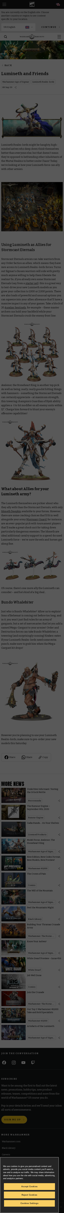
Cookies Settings (30, 1203)
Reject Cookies (29, 1195)
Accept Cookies (29, 1186)
